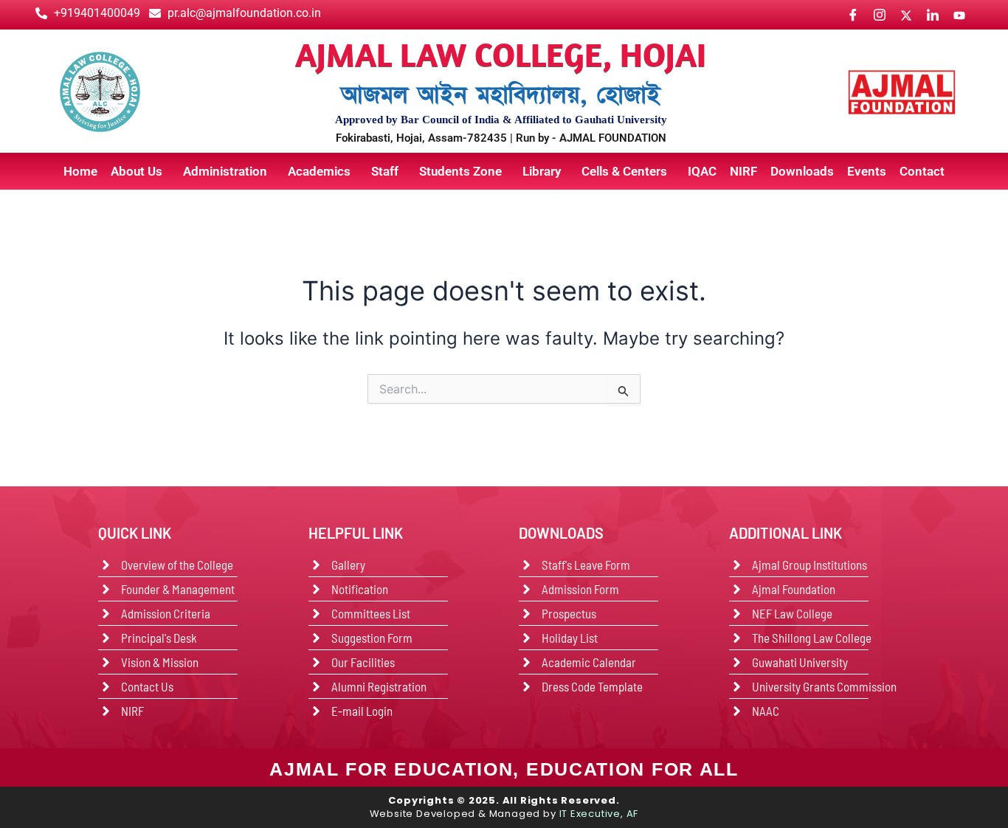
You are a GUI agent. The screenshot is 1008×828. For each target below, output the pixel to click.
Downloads (802, 171)
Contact (922, 171)
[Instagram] (879, 15)
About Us (136, 171)
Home (80, 171)
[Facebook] (852, 15)
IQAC (702, 171)
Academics (319, 171)
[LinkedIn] (932, 15)
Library (541, 171)
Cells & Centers (624, 171)
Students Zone (460, 171)
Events (866, 171)
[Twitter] (906, 15)
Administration (225, 171)
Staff (384, 171)
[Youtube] (959, 15)
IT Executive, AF (599, 814)
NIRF (743, 171)
